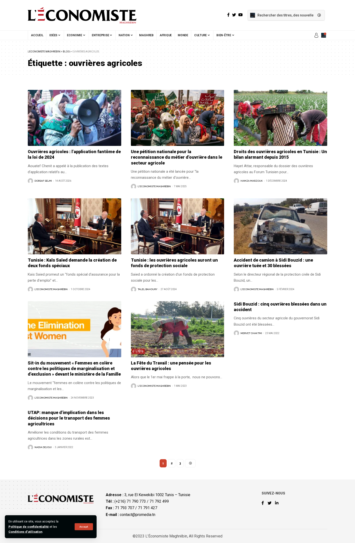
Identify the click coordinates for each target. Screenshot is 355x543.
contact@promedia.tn (137, 514)
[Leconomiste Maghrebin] (82, 15)
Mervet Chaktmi (251, 333)
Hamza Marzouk (252, 180)
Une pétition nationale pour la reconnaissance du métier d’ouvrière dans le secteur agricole (176, 157)
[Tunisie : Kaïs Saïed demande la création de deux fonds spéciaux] (74, 226)
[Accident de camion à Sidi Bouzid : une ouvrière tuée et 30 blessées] (280, 226)
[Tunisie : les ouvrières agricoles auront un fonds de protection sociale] (177, 226)
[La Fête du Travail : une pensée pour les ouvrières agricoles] (177, 329)
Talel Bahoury (147, 289)
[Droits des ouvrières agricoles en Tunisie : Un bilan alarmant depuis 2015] (280, 118)
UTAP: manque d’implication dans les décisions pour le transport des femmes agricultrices (69, 418)
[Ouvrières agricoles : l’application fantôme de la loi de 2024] (74, 118)
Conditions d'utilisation (25, 532)
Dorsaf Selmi (43, 180)
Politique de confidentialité (28, 527)
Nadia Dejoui (43, 447)
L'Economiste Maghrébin (154, 186)
